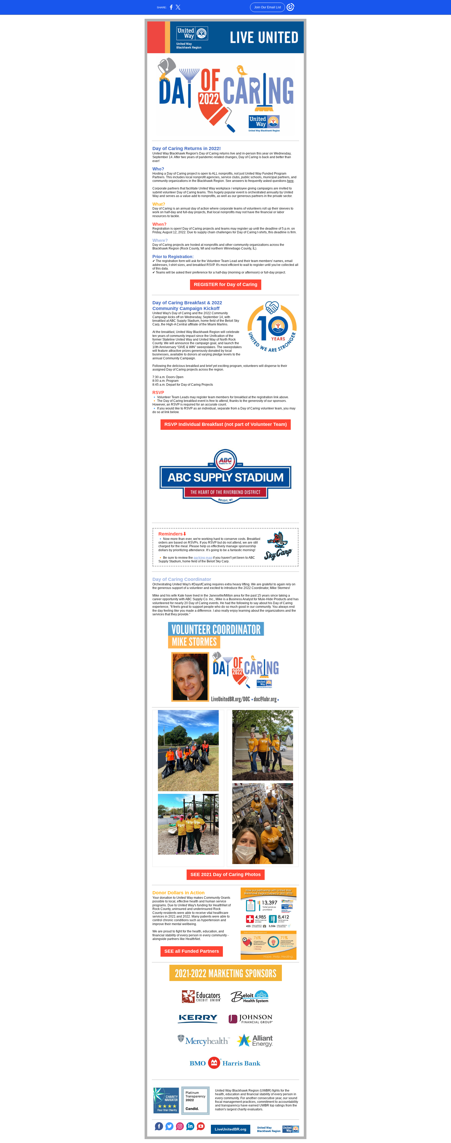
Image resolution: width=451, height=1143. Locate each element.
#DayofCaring (201, 584)
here (290, 181)
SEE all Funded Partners (191, 951)
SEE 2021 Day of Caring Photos (226, 874)
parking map (203, 557)
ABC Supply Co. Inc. (199, 599)
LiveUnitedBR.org (230, 1129)
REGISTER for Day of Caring (225, 284)
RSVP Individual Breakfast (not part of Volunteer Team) (225, 424)
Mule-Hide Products (272, 599)
